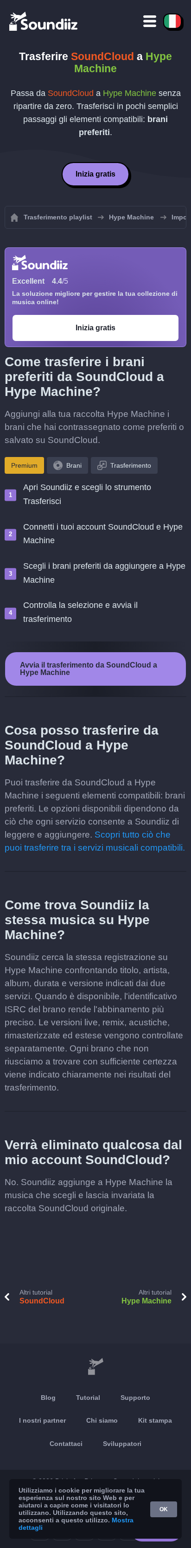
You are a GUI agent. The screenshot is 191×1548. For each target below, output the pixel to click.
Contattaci (66, 1443)
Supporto (135, 1397)
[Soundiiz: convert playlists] (95, 1366)
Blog (48, 1397)
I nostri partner (42, 1420)
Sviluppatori (122, 1443)
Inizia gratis (95, 174)
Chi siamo (102, 1420)
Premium (24, 465)
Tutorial (88, 1397)
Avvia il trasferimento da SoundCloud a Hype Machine (88, 668)
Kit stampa (155, 1420)
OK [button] (163, 1509)
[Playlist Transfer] (44, 21)
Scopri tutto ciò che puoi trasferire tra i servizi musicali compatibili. (95, 841)
